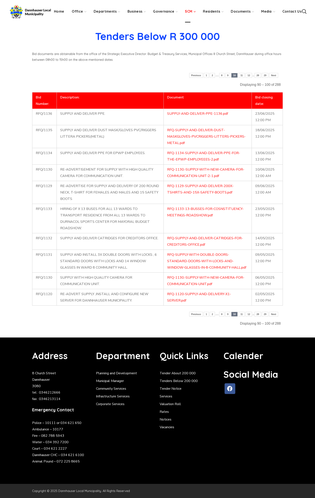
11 (241, 75)
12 (249, 75)
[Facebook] (230, 388)
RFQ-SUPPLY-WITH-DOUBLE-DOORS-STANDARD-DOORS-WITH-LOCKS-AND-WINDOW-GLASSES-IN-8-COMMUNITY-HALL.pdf (206, 261)
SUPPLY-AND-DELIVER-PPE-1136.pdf (197, 113)
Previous (196, 75)
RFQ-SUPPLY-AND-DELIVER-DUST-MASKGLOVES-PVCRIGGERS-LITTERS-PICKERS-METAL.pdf (206, 136)
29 (265, 75)
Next (273, 75)
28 (257, 75)
